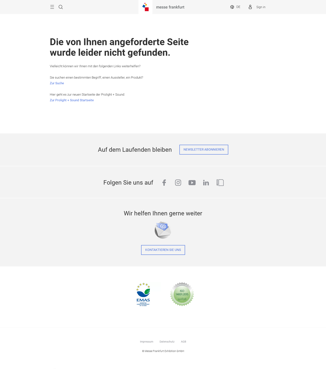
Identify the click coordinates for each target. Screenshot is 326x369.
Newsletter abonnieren (204, 149)
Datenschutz (167, 341)
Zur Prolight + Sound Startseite (72, 100)
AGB (183, 341)
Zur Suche (57, 83)
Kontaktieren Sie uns (163, 250)
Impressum (146, 341)
